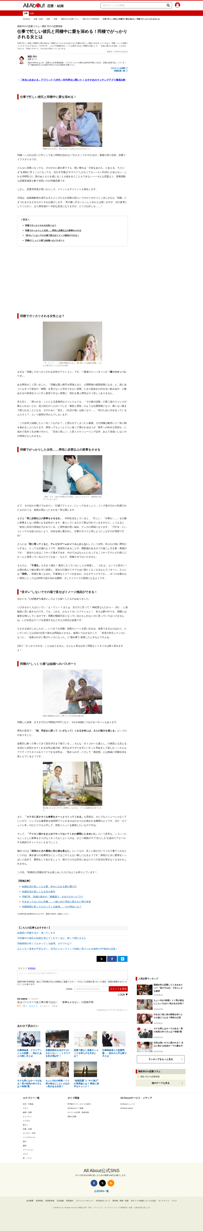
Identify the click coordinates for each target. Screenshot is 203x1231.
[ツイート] (101, 959)
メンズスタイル (29, 1137)
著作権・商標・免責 (120, 1201)
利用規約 (69, 1201)
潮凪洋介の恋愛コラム (70, 19)
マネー (25, 1108)
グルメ (25, 1154)
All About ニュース (127, 1104)
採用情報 (39, 1201)
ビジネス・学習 (29, 1133)
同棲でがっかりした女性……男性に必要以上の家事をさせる (53, 230)
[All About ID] (177, 5)
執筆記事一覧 (119, 71)
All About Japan (126, 1108)
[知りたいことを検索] (168, 5)
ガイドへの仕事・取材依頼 (78, 1112)
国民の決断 (71, 1117)
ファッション (28, 1150)
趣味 (24, 1146)
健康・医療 (27, 1112)
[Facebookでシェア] (112, 959)
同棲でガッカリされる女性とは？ (40, 225)
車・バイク (27, 1158)
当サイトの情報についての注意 (143, 1201)
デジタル (26, 1121)
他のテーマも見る (161, 1083)
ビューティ (27, 1117)
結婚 (32, 13)
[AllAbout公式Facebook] (94, 1183)
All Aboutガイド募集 (75, 1108)
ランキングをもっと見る (160, 1059)
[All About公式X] (102, 1183)
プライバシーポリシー (84, 1201)
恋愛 (26, 13)
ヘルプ (174, 1201)
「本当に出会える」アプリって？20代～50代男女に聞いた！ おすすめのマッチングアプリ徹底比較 (72, 80)
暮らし (25, 1125)
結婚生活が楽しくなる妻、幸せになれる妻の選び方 (49, 886)
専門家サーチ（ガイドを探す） (79, 1104)
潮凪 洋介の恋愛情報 (90, 19)
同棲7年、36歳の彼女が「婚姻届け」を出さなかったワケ (52, 896)
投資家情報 (49, 1201)
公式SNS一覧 (101, 1191)
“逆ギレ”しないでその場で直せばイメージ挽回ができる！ (52, 235)
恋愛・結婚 (55, 6)
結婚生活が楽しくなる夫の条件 (38, 891)
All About (26, 19)
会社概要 (29, 1201)
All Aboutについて (103, 1201)
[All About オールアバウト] (34, 6)
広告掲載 (60, 1201)
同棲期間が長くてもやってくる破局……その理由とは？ (51, 906)
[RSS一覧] (111, 1183)
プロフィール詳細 (118, 68)
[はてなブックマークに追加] (123, 959)
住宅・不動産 (28, 1104)
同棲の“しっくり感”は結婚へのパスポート (45, 240)
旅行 (24, 1141)
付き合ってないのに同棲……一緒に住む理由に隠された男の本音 (56, 901)
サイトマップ (163, 1201)
